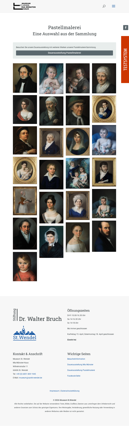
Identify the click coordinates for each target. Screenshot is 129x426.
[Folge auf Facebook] (125, 27)
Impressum (54, 391)
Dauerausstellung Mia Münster (80, 364)
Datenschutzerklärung (70, 391)
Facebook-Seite (73, 376)
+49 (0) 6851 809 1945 (26, 374)
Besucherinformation (76, 359)
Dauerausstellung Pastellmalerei (64, 53)
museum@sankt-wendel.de (30, 378)
